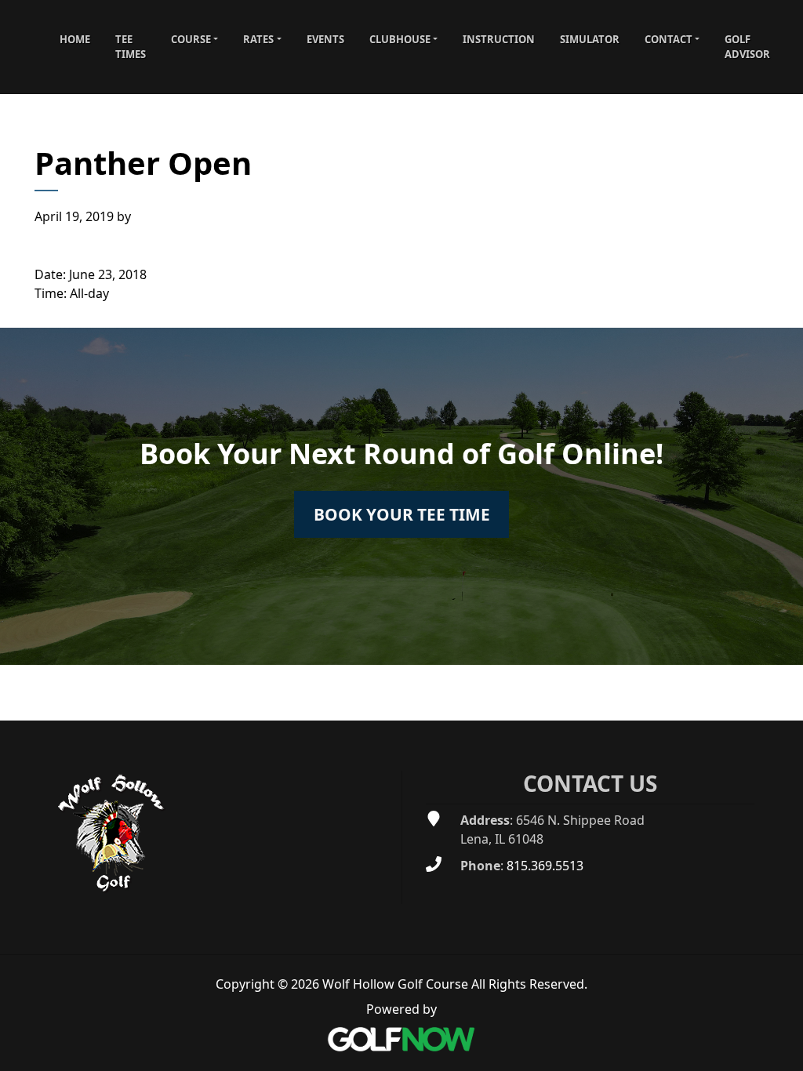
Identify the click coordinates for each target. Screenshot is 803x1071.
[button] (194, 39)
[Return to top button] (782, 702)
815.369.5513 (545, 865)
